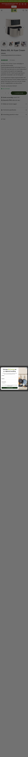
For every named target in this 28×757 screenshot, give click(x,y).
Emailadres (3, 378)
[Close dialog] (26, 368)
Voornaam (3, 375)
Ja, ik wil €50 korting (10, 387)
